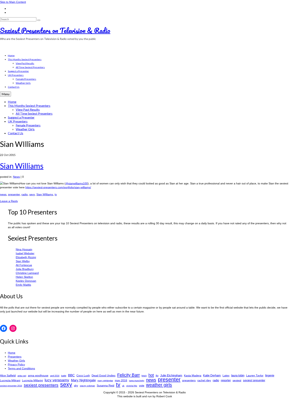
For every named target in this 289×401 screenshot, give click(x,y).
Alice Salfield (8, 375)
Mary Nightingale (83, 380)
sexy (32, 194)
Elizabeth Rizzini (26, 257)
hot (151, 375)
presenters (189, 380)
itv (157, 375)
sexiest (237, 380)
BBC (71, 375)
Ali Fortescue (24, 265)
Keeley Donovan (26, 280)
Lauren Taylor (254, 375)
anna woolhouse (38, 375)
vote (141, 385)
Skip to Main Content (13, 2)
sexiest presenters (41, 385)
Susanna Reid (105, 385)
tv (56, 194)
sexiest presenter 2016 (11, 386)
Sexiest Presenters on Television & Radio (55, 30)
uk (123, 386)
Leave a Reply (9, 201)
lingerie (269, 375)
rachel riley (204, 380)
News (16, 176)
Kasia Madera (192, 375)
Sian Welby (23, 261)
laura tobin (237, 375)
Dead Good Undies (103, 375)
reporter (226, 380)
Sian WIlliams (44, 194)
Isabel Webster (25, 253)
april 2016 (54, 375)
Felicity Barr (128, 375)
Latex (226, 375)
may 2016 (121, 380)
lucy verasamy (57, 380)
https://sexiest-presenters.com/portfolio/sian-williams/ (58, 187)
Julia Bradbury (25, 269)
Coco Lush (83, 375)
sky (76, 385)
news (3, 194)
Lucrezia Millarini (32, 380)
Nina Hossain (24, 249)
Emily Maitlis (23, 284)
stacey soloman (87, 386)
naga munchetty (136, 380)
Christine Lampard (27, 273)
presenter (14, 194)
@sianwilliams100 (76, 183)
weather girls (159, 385)
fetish (144, 375)
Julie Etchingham (171, 375)
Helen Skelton (24, 276)
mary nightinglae (105, 380)
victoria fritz (131, 386)
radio (24, 194)
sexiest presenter (254, 380)
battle (63, 375)
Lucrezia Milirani (10, 380)
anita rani (21, 375)
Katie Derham (212, 375)
